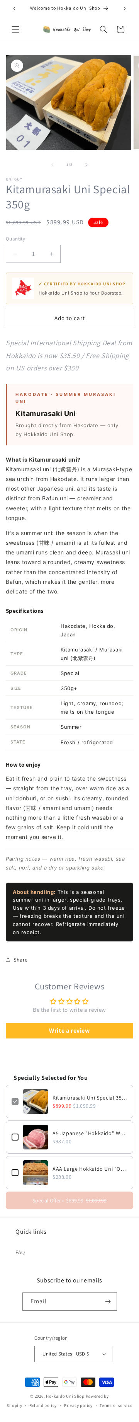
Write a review (69, 1030)
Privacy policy (78, 1405)
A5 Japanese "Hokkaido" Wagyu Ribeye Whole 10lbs (90, 1133)
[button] (15, 29)
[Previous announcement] (14, 8)
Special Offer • (69, 1200)
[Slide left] (52, 164)
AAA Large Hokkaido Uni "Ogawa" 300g (90, 1168)
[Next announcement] (124, 8)
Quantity (15, 238)
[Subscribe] (108, 1301)
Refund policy (43, 1405)
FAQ (20, 1252)
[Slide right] (86, 164)
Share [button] (21, 959)
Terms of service (116, 1405)
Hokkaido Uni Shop (65, 1396)
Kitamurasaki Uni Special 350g (90, 1097)
